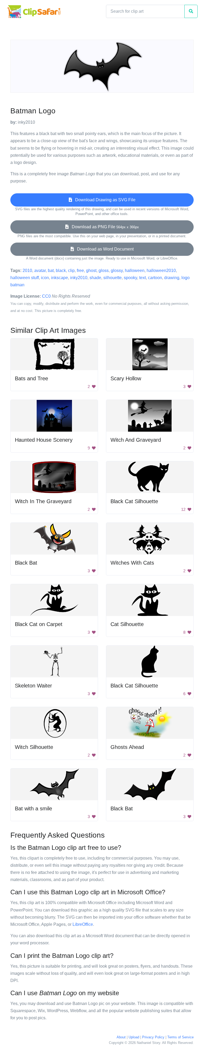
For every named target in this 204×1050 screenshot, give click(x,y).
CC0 (46, 296)
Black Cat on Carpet (38, 624)
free (80, 270)
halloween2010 (161, 270)
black (61, 270)
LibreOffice (83, 924)
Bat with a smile (33, 808)
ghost (91, 270)
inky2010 (78, 277)
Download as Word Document (104, 249)
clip (71, 270)
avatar (40, 270)
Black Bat (26, 563)
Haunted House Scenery (44, 440)
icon (45, 277)
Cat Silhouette (127, 624)
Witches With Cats (132, 563)
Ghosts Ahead (127, 747)
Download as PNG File (104, 227)
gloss (104, 270)
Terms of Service (180, 1037)
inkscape (59, 277)
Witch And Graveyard (135, 440)
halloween (134, 270)
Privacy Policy (153, 1037)
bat (51, 270)
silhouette (112, 277)
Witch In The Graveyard (43, 501)
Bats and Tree (31, 378)
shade (95, 277)
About (121, 1037)
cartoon (155, 277)
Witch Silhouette (34, 747)
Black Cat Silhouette (134, 501)
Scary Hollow (125, 378)
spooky (130, 277)
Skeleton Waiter (33, 686)
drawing (171, 277)
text (142, 277)
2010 (27, 270)
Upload (134, 1037)
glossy (117, 270)
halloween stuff (24, 277)
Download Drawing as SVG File (103, 200)
